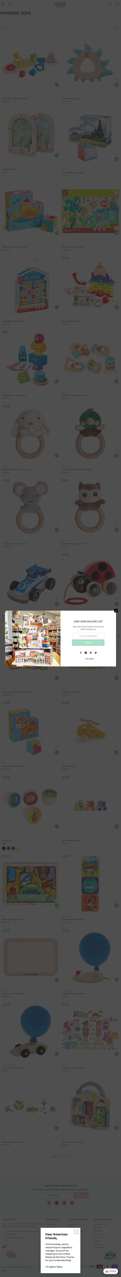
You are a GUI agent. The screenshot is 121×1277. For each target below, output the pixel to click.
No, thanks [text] (90, 658)
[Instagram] (85, 652)
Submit (88, 643)
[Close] (116, 610)
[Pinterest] (90, 652)
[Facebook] (80, 652)
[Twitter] (95, 652)
